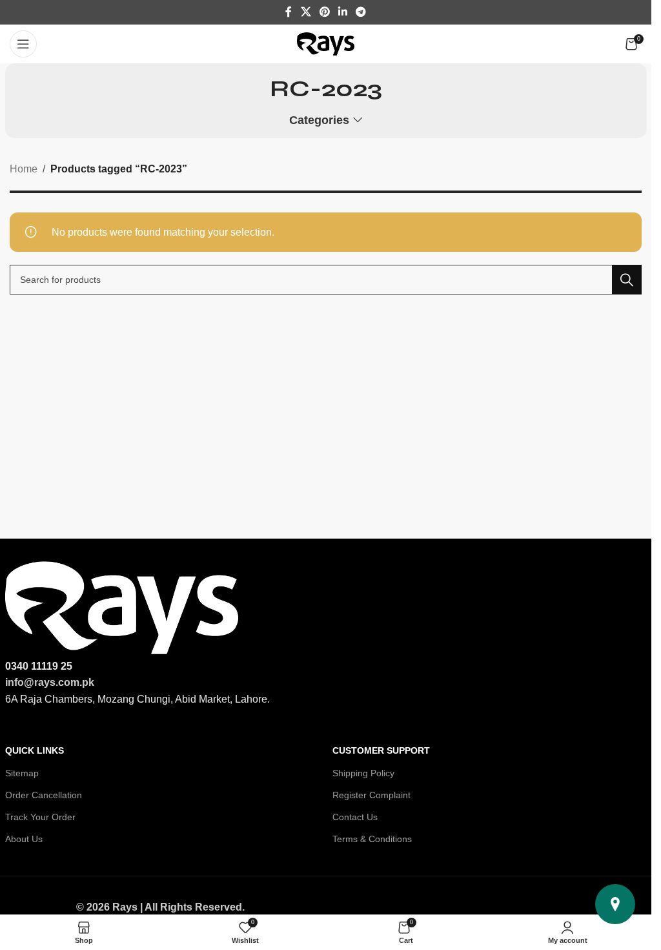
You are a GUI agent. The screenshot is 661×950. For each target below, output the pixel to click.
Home (23, 168)
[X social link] (305, 12)
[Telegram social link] (361, 12)
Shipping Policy (363, 773)
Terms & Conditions (372, 839)
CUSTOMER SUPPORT (381, 750)
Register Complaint (371, 795)
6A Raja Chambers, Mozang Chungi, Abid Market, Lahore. (137, 699)
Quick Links (34, 750)
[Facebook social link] (288, 12)
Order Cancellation (43, 795)
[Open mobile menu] (23, 44)
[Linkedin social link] (343, 12)
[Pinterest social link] (324, 12)
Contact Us (355, 817)
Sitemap (22, 773)
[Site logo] (326, 42)
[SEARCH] (627, 279)
